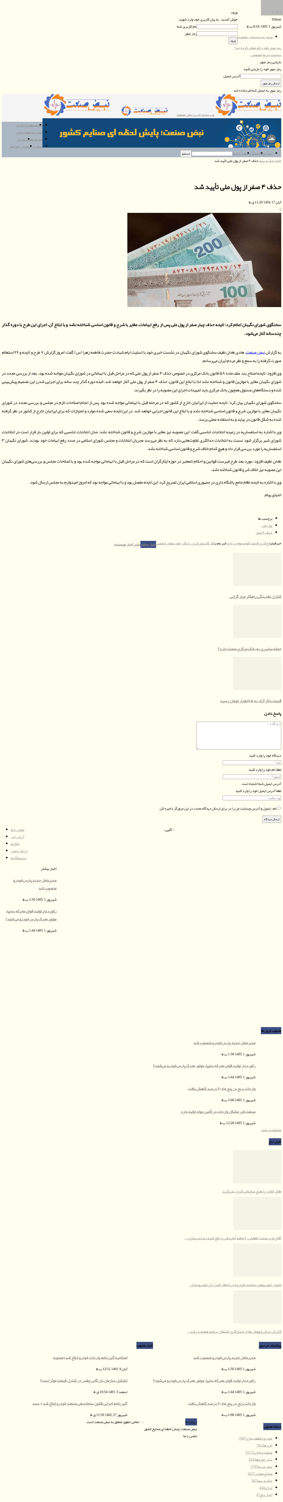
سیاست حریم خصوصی (265, 54)
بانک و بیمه (34, 146)
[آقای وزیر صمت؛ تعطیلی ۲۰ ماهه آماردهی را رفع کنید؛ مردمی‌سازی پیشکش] (257, 1228)
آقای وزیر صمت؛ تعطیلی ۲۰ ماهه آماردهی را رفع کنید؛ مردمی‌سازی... (233, 1238)
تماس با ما (251, 153)
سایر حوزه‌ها (18, 146)
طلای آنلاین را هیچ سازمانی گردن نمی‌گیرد (251, 1191)
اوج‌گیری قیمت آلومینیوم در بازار (249, 543)
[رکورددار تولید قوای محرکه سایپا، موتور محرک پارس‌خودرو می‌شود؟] (272, 14)
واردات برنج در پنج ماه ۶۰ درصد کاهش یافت (222, 1089)
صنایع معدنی (33, 139)
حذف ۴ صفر (264, 532)
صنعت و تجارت (26, 125)
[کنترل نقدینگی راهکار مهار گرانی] (257, 584)
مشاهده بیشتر (271, 1130)
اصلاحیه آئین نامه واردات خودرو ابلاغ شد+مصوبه (90, 1357)
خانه (278, 160)
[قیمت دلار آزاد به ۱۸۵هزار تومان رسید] (257, 688)
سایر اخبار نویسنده (127, 544)
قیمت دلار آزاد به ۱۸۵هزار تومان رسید (250, 701)
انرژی (21, 139)
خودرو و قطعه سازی (29, 132)
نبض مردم (265, 153)
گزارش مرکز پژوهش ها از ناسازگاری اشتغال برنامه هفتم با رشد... (234, 1331)
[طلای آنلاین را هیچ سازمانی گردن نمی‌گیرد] (257, 1182)
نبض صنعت (256, 352)
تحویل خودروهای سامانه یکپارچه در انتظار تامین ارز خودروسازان (235, 1284)
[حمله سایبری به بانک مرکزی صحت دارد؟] (257, 636)
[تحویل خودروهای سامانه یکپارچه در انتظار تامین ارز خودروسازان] (257, 1275)
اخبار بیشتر (148, 544)
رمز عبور (191, 33)
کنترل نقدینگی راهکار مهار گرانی (255, 596)
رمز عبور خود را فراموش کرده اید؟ (257, 47)
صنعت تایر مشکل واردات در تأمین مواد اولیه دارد (218, 1112)
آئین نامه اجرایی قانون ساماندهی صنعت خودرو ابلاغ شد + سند (79, 1403)
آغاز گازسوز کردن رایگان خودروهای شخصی (185, 543)
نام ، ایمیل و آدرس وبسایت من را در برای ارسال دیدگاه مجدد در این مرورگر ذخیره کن (218, 808)
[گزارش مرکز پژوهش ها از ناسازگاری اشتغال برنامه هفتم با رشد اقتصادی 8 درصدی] (257, 1322)
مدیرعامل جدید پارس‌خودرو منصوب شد (224, 1043)
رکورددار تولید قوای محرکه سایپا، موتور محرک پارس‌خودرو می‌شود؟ (204, 1066)
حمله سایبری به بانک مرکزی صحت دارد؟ (249, 649)
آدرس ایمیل (231, 76)
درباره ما (238, 153)
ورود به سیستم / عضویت (254, 37)
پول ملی (267, 525)
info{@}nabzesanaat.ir (167, 1436)
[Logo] (143, 114)
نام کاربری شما (187, 26)
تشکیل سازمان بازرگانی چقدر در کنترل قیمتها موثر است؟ (83, 1380)
